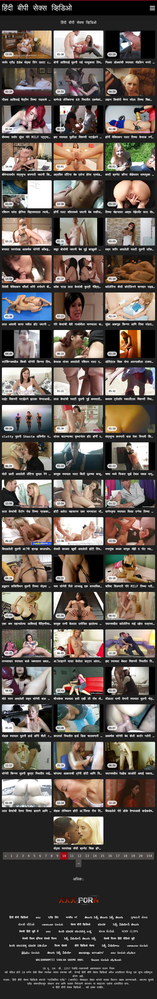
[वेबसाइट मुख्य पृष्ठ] (78, 900)
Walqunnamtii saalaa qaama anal (60, 959)
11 (72, 856)
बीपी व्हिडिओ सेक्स (84, 945)
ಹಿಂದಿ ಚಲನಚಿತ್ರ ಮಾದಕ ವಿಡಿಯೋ (28, 945)
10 (64, 856)
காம (38, 917)
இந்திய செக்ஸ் (31, 952)
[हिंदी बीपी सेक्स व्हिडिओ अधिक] (152, 8)
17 (118, 856)
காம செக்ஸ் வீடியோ (123, 952)
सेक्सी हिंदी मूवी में (28, 931)
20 (141, 856)
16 (110, 856)
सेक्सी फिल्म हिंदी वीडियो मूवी (119, 938)
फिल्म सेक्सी (61, 945)
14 (95, 856)
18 (125, 856)
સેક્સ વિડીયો (106, 931)
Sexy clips (130, 931)
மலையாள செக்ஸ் (52, 924)
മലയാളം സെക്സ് (91, 952)
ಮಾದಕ (101, 924)
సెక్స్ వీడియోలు (110, 945)
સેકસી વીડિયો (26, 924)
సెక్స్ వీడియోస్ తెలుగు (126, 924)
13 (87, 856)
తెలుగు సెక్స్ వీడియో (59, 952)
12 (79, 856)
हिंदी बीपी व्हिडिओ (18, 917)
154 (149, 856)
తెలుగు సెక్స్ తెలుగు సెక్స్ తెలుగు (104, 917)
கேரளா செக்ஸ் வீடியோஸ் (106, 959)
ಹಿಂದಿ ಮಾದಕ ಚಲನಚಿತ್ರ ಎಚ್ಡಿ (75, 931)
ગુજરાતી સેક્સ (139, 917)
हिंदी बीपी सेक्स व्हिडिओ (69, 987)
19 (133, 856)
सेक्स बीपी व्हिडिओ (80, 924)
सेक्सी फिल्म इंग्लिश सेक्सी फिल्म (39, 938)
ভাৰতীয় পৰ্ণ (71, 917)
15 (102, 856)
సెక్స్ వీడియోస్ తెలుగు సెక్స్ (80, 938)
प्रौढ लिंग (53, 917)
